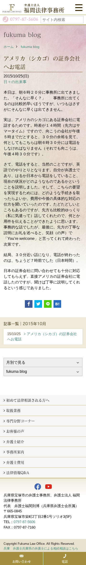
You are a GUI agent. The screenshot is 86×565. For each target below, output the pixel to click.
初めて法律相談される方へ (27, 400)
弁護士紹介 (15, 441)
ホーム (9, 47)
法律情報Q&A (17, 472)
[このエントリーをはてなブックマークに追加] (57, 304)
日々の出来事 (15, 82)
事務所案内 (15, 452)
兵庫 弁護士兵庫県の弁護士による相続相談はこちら (41, 548)
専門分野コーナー (20, 421)
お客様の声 (15, 431)
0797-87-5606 (24, 522)
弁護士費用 (15, 462)
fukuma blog (30, 47)
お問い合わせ (21, 561)
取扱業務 (13, 410)
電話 (65, 561)
